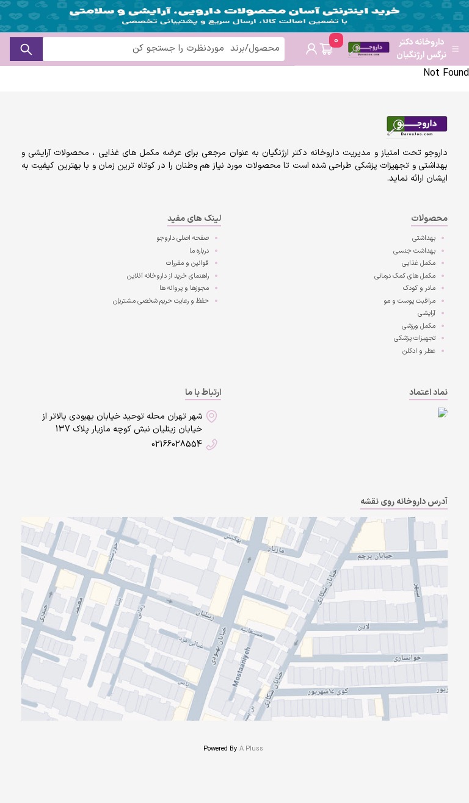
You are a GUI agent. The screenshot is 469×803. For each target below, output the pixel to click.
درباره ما (199, 251)
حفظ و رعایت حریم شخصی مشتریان (161, 301)
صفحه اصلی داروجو (182, 238)
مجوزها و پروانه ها (184, 288)
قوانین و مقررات (187, 263)
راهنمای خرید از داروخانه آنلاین (168, 276)
